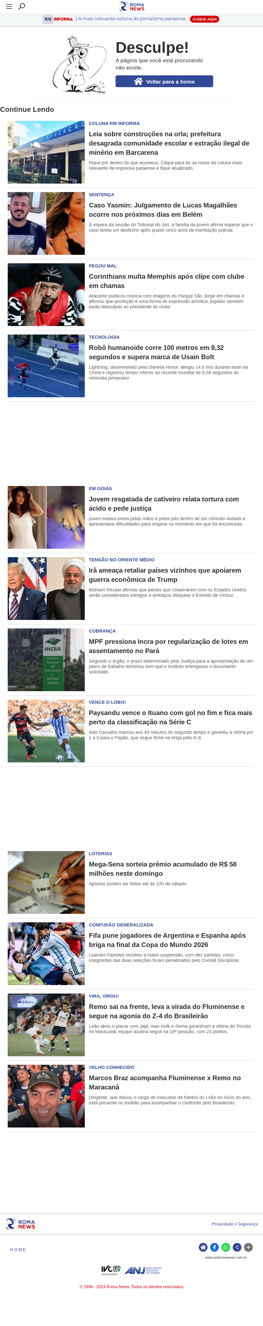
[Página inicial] (20, 1224)
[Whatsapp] (225, 1247)
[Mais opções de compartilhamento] (248, 1247)
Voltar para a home (170, 82)
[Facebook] (214, 1247)
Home (18, 1250)
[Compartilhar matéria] (237, 1247)
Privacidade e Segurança (235, 1224)
